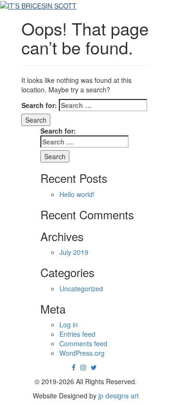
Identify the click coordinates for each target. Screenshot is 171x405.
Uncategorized (81, 288)
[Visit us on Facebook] (74, 367)
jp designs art (118, 395)
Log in (68, 324)
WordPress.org (81, 353)
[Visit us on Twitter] (94, 367)
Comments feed (83, 343)
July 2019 (73, 252)
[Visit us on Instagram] (83, 367)
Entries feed (77, 334)
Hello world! (77, 194)
